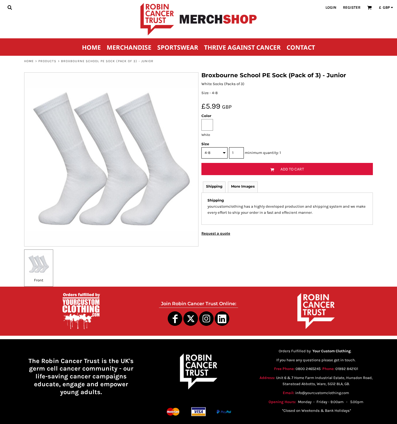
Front (38, 280)
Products (47, 61)
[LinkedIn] (222, 318)
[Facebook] (175, 318)
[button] (9, 7)
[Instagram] (206, 318)
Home (29, 61)
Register (351, 7)
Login (331, 7)
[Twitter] (190, 318)
